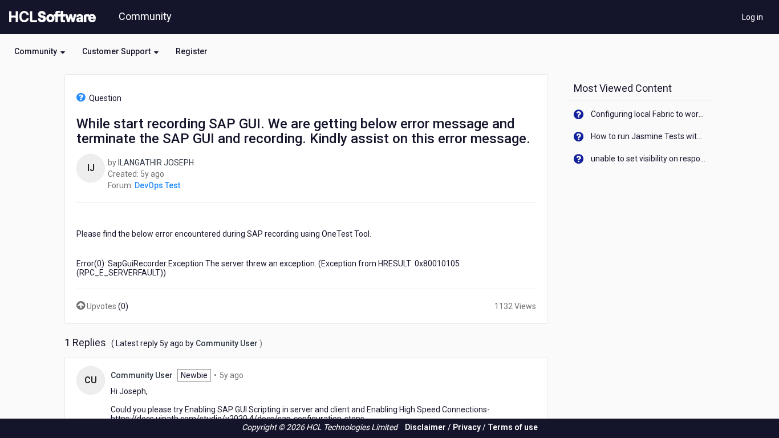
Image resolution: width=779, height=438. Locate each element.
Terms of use (513, 427)
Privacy (467, 427)
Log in (752, 17)
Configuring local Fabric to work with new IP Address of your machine (649, 114)
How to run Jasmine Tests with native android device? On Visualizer (649, 136)
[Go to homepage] (50, 17)
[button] (40, 51)
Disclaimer (425, 427)
